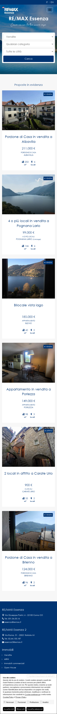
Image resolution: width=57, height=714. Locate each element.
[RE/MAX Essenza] (10, 10)
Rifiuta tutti (21, 709)
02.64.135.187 (14, 638)
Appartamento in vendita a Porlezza (28, 391)
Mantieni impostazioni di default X (41, 676)
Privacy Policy (20, 697)
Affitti (6, 659)
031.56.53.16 (14, 618)
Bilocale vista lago (28, 305)
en (52, 2)
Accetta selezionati (35, 709)
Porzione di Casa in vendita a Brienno (28, 559)
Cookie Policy (8, 697)
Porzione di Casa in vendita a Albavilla (28, 139)
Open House (10, 667)
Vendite (8, 655)
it (47, 2)
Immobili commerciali (14, 663)
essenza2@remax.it (13, 642)
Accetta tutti (9, 709)
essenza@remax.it (13, 622)
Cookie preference (32, 694)
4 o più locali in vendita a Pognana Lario (28, 223)
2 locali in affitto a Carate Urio (28, 473)
